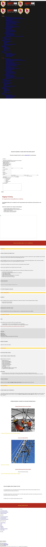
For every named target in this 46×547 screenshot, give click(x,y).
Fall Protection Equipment (4, 516)
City (37, 175)
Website (7, 182)
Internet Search (8, 178)
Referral (7, 180)
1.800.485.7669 (27, 155)
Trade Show (7, 179)
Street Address (13, 175)
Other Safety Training (3, 513)
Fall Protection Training (3, 510)
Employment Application (4, 528)
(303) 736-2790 (6, 544)
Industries (1, 526)
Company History (2, 522)
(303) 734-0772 (4, 543)
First (12, 168)
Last (22, 168)
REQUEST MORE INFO (22, 505)
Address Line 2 (26, 175)
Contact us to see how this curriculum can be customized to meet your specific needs (12, 326)
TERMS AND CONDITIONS (23, 546)
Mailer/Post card (8, 181)
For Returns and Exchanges (4, 519)
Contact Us (2, 527)
